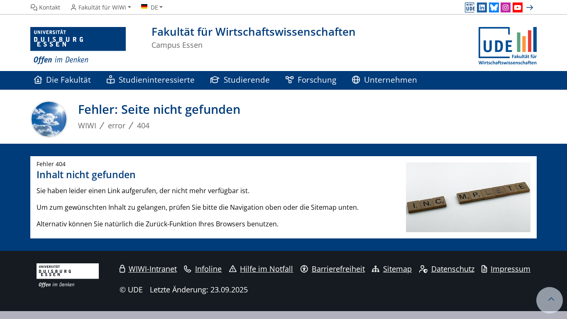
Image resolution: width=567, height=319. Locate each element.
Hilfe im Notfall (266, 269)
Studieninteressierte (157, 79)
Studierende (247, 79)
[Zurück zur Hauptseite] (508, 46)
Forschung (317, 79)
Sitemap (397, 269)
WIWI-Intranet (153, 269)
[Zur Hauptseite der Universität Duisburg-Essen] (78, 46)
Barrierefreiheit (338, 269)
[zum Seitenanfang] (549, 300)
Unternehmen (390, 79)
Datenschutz (452, 269)
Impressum (510, 269)
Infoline (208, 269)
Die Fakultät (68, 79)
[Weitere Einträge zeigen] (531, 7)
